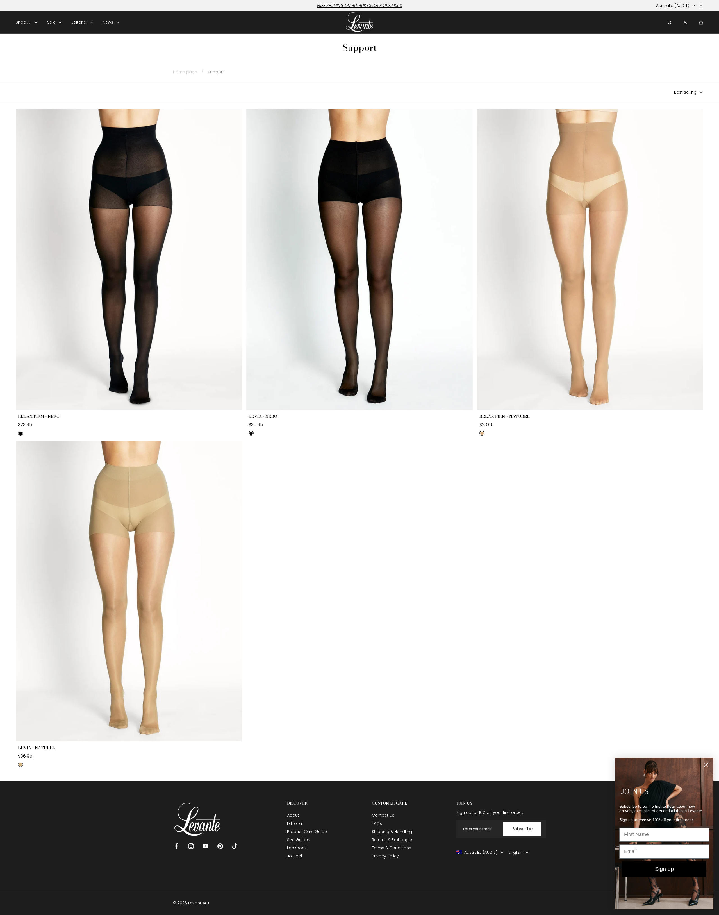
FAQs (377, 823)
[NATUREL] (481, 433)
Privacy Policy (385, 856)
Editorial (295, 823)
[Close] (701, 5)
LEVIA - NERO (263, 416)
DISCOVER (297, 803)
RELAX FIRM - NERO (39, 416)
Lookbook (297, 848)
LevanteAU (198, 903)
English (515, 852)
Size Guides (298, 840)
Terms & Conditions (391, 848)
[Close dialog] (706, 765)
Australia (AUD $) (672, 5)
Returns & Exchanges (392, 840)
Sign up (664, 869)
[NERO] (20, 433)
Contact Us (383, 815)
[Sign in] (685, 22)
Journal (294, 856)
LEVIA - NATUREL (36, 748)
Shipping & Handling (392, 831)
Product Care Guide (307, 831)
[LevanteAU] (359, 22)
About (293, 815)
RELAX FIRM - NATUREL (504, 416)
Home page (185, 72)
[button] (701, 22)
